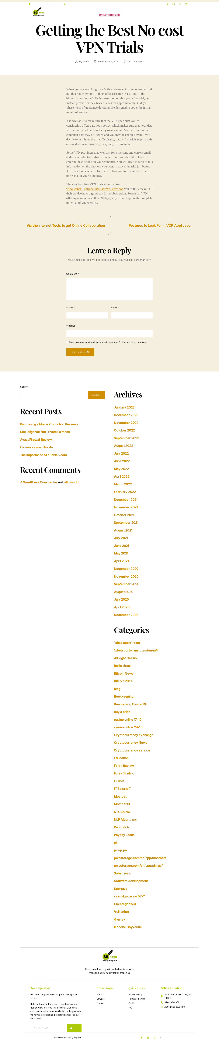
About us (133, 10)
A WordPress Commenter (38, 482)
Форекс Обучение (128, 927)
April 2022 (121, 476)
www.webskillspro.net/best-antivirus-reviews (94, 189)
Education (121, 758)
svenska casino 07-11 (129, 896)
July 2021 (121, 538)
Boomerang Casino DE (130, 704)
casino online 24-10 (128, 727)
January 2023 (124, 407)
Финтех (119, 919)
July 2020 (121, 599)
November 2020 (126, 576)
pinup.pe (120, 850)
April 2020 (122, 607)
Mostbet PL (122, 804)
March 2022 (123, 484)
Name (70, 307)
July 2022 (121, 453)
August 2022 (123, 446)
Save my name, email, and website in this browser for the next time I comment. (108, 342)
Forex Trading (124, 773)
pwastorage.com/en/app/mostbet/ (140, 858)
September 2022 (126, 438)
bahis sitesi (122, 666)
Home (96, 10)
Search (24, 386)
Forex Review (124, 766)
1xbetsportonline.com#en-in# (136, 650)
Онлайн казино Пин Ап (36, 447)
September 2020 (126, 584)
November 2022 (126, 423)
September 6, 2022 (108, 61)
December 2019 (126, 615)
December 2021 (126, 499)
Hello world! (70, 482)
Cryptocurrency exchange (133, 735)
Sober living (122, 873)
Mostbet (120, 796)
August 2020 (123, 592)
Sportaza (120, 889)
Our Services (112, 10)
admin (86, 61)
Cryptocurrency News (130, 742)
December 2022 (126, 415)
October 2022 (124, 430)
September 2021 (126, 522)
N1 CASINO (122, 812)
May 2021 (121, 553)
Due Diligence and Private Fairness (45, 432)
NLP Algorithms (125, 819)
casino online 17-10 (127, 719)
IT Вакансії (122, 789)
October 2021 (124, 515)
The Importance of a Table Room (43, 455)
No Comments (136, 61)
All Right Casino (125, 658)
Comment (72, 273)
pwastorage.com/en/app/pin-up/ (138, 865)
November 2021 (126, 507)
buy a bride (122, 712)
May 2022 (121, 469)
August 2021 (123, 530)
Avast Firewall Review (36, 439)
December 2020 (126, 569)
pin (116, 842)
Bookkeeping (123, 696)
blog (117, 689)
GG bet (119, 781)
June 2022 (122, 461)
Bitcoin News (123, 673)
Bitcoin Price (123, 681)
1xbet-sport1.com (127, 643)
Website (70, 325)
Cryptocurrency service (132, 750)
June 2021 (121, 546)
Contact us (149, 10)
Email (115, 307)
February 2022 (125, 492)
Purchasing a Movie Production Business (49, 424)
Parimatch (121, 827)
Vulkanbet (121, 912)
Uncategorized (109, 15)
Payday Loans (124, 835)
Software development (131, 881)
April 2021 (121, 561)
